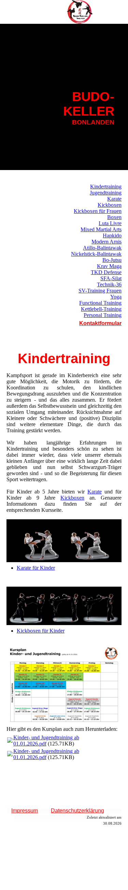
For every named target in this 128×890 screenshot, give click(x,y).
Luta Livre (110, 223)
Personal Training (103, 315)
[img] (80, 12)
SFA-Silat (111, 278)
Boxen (114, 217)
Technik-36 (109, 284)
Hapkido (112, 235)
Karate (114, 199)
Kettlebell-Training (101, 309)
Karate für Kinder (36, 568)
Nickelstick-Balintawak (96, 254)
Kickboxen (110, 205)
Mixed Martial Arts (101, 229)
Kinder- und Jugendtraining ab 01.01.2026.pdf (46, 740)
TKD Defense (106, 272)
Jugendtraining (106, 193)
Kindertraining (106, 186)
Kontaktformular (100, 323)
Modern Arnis (106, 242)
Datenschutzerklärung (77, 810)
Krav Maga (109, 266)
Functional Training (100, 303)
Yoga (116, 297)
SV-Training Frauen (100, 290)
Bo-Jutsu (112, 260)
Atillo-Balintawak (102, 248)
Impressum (24, 810)
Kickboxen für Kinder (41, 631)
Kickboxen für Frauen (98, 211)
